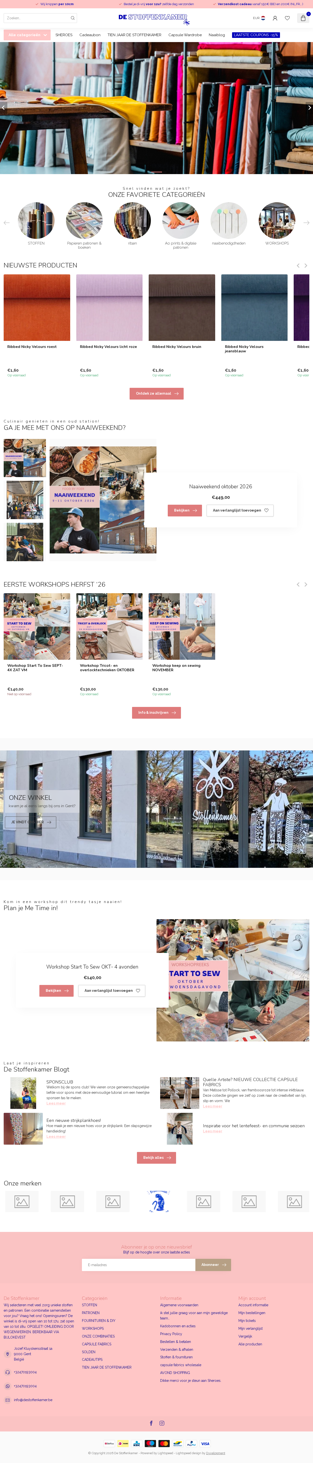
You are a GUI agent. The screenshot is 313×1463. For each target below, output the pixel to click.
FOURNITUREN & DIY (98, 1321)
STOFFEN (89, 1305)
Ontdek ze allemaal (153, 393)
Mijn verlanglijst (250, 1328)
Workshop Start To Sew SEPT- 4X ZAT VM (35, 667)
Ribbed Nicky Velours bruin (176, 346)
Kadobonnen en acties (178, 1326)
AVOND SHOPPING (175, 1373)
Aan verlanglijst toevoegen (237, 510)
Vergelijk (245, 1336)
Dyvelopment (215, 1453)
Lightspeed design (188, 1453)
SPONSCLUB (59, 1082)
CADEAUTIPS (92, 1360)
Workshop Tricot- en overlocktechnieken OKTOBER (107, 667)
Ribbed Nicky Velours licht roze (108, 346)
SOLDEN (88, 1352)
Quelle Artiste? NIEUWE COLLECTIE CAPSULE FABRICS (250, 1082)
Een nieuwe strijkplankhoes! (73, 1120)
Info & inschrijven (153, 713)
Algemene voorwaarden (179, 1305)
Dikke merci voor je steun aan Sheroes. (190, 1381)
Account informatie (253, 1305)
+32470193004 (25, 1372)
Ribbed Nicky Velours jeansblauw (244, 348)
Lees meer (56, 1103)
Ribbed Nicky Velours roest (32, 346)
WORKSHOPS (93, 1328)
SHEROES (64, 35)
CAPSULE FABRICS (96, 1344)
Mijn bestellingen (251, 1313)
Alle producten (250, 1344)
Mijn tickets (247, 1321)
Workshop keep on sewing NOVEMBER (176, 667)
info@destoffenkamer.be (33, 1400)
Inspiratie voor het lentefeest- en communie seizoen (254, 1126)
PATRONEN (91, 1313)
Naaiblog (217, 35)
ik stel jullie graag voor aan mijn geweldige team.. (194, 1315)
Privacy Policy (171, 1334)
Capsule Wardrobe (185, 35)
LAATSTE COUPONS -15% (256, 35)
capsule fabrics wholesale (180, 1365)
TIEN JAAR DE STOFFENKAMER (134, 35)
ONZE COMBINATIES (98, 1336)
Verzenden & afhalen (176, 1349)
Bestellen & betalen (175, 1342)
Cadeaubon (90, 35)
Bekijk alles (153, 1158)
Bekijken (182, 510)
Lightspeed (165, 1453)
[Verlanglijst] (287, 18)
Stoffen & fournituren (176, 1357)
